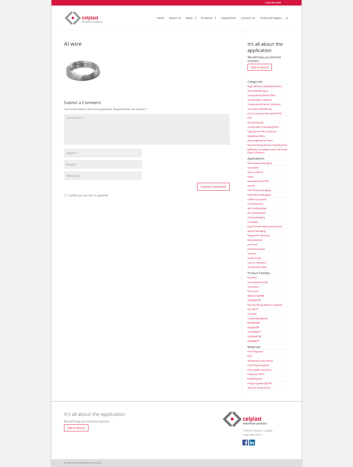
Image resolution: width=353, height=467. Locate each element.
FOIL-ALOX (253, 291)
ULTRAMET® (254, 336)
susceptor (253, 167)
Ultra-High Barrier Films (260, 140)
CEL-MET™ (252, 309)
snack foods (254, 258)
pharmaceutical (256, 249)
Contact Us (248, 18)
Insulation (252, 222)
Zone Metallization (257, 90)
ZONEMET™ (253, 341)
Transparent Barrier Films (261, 95)
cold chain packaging (259, 190)
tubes (250, 176)
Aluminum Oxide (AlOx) (260, 360)
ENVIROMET (253, 323)
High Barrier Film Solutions (262, 131)
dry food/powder (257, 208)
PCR (249, 118)
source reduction (256, 262)
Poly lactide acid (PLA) (259, 369)
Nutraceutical (254, 240)
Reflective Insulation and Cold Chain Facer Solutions (267, 151)
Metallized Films (256, 136)
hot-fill (250, 185)
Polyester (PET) (255, 374)
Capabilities (228, 18)
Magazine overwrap (258, 235)
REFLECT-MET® (255, 295)
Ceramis (252, 314)
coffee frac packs (257, 199)
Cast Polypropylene (258, 365)
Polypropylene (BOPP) (259, 383)
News (189, 18)
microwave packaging (259, 163)
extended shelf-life (258, 181)
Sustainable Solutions (259, 99)
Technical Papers (271, 18)
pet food (252, 244)
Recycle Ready (255, 122)
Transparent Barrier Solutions (264, 104)
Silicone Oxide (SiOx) (258, 387)
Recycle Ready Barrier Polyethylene (267, 145)
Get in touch (259, 67)
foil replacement (256, 212)
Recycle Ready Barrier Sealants (264, 304)
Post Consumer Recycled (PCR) (264, 113)
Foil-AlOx (252, 277)
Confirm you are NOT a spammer (88, 195)
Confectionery (255, 203)
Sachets (251, 253)
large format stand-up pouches (264, 226)
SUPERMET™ (254, 332)
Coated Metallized (257, 318)
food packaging (256, 217)
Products (206, 18)
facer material (255, 172)
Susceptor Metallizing (259, 108)
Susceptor (253, 286)
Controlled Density (257, 282)
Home (160, 18)
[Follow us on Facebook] (245, 442)
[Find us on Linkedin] (252, 442)
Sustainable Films (257, 267)
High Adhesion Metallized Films (264, 86)
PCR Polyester (255, 351)
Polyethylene (254, 378)
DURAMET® (254, 300)
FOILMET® (253, 327)
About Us (175, 18)
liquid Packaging (256, 231)
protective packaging (259, 194)
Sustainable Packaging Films (263, 127)
